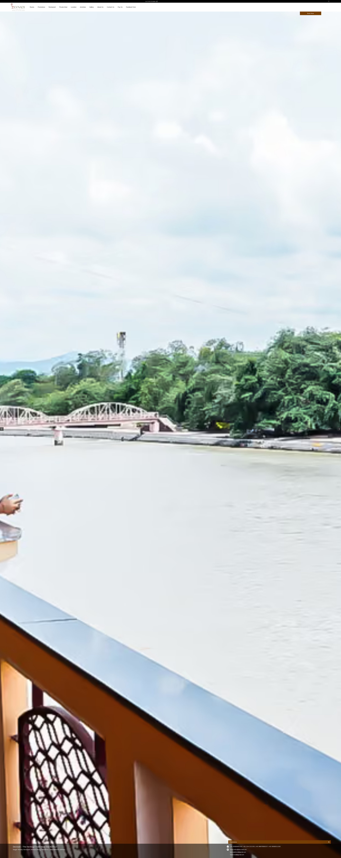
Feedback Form (131, 7)
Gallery (91, 7)
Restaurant (52, 7)
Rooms (32, 7)
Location (73, 7)
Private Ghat (63, 7)
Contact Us (110, 7)
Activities (83, 7)
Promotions (41, 7)
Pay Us (120, 7)
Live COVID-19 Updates (150, 1)
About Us (100, 7)
